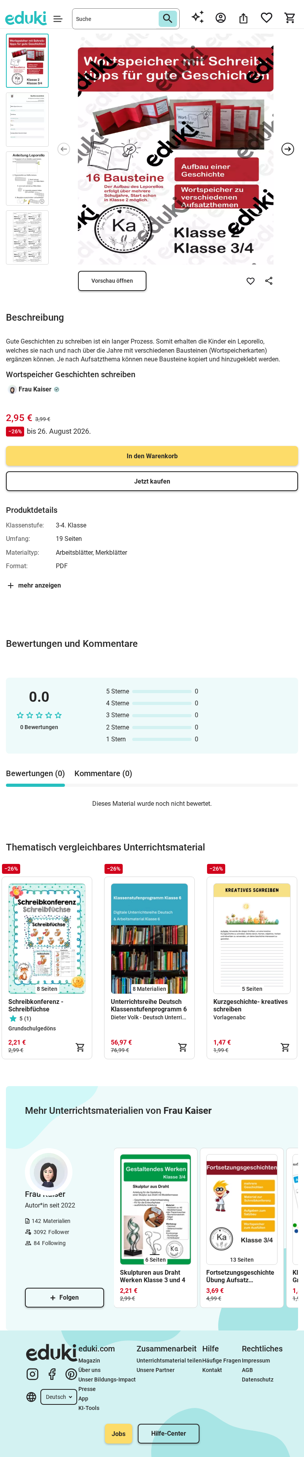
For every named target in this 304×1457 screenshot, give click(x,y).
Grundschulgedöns (32, 1028)
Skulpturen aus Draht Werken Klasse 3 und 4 (153, 1276)
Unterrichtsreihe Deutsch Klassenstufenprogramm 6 (149, 1005)
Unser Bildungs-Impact (107, 1379)
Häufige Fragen (221, 1360)
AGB (247, 1370)
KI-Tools (88, 1408)
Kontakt (212, 1370)
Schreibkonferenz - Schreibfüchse (35, 1005)
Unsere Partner (156, 1370)
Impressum (256, 1360)
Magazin (89, 1360)
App (83, 1398)
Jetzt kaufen (152, 481)
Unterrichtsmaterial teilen (169, 1360)
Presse (87, 1389)
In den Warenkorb (152, 456)
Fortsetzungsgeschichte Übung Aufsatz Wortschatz (240, 1276)
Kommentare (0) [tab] (103, 773)
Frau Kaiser (35, 389)
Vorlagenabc (229, 1017)
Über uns (89, 1370)
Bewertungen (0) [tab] (35, 773)
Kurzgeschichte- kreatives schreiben (250, 1005)
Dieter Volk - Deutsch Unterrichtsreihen (160, 1017)
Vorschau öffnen (112, 281)
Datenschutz (258, 1379)
